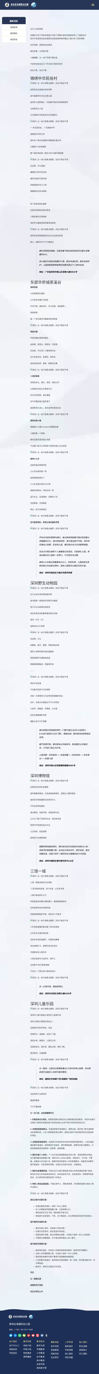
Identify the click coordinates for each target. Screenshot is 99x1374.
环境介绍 (27, 1349)
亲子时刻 (55, 1346)
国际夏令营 (42, 1368)
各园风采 (13, 1349)
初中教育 (41, 1356)
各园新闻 (13, 27)
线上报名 (69, 1353)
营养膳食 (27, 1356)
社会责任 (55, 1357)
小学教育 (41, 1353)
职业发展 (83, 1346)
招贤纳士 (83, 1350)
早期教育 (41, 1349)
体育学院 (41, 1364)
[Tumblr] (46, 1335)
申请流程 (69, 1350)
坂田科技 (13, 39)
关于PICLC (14, 1345)
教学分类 (41, 1345)
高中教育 (41, 1360)
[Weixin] (24, 1335)
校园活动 (55, 1353)
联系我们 (69, 1346)
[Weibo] (28, 1335)
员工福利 (83, 1353)
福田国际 (13, 33)
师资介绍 (27, 1345)
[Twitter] (11, 1335)
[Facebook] (42, 1335)
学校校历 (13, 1353)
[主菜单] (92, 4)
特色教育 (27, 1353)
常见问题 (69, 1357)
